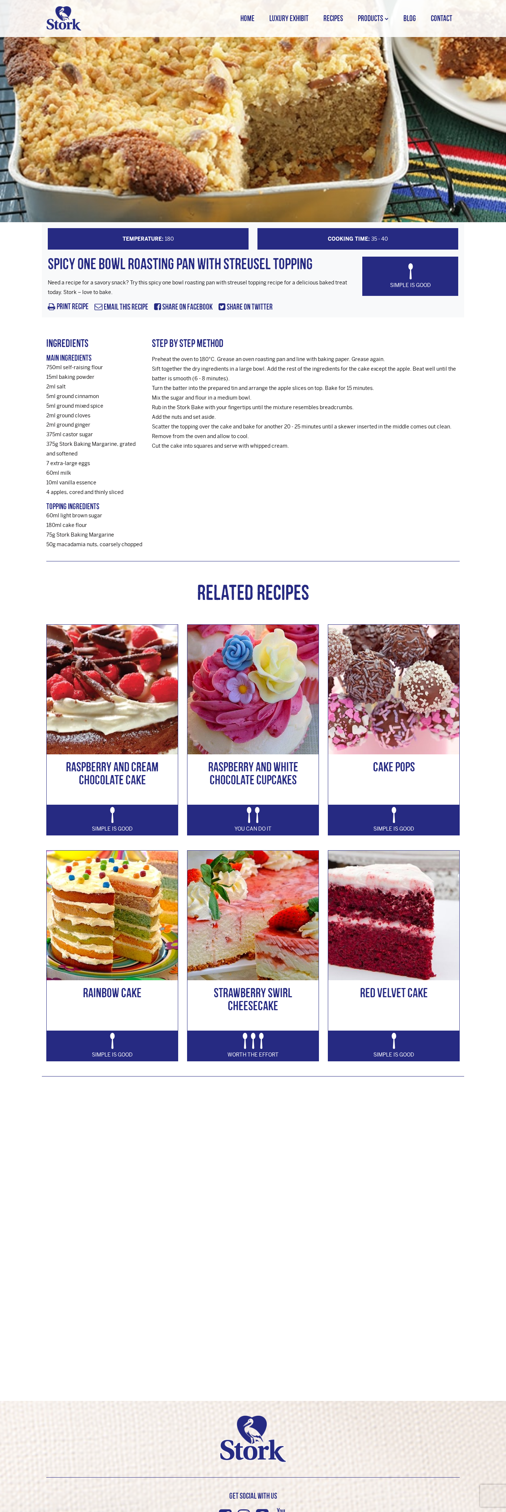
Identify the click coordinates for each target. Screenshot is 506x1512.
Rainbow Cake (112, 992)
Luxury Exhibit (289, 18)
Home (247, 18)
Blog (409, 18)
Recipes (333, 18)
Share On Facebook (187, 307)
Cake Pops (394, 767)
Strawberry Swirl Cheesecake (253, 999)
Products (370, 18)
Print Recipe (73, 307)
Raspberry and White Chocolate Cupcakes (253, 773)
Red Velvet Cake (394, 992)
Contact (441, 18)
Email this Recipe (125, 307)
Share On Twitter (249, 307)
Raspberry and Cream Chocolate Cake (112, 773)
